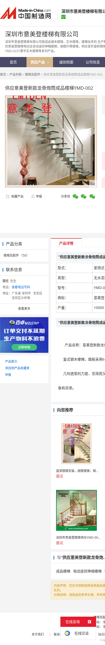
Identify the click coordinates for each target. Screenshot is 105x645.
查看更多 (24, 308)
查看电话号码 (21, 287)
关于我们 (38, 634)
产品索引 (11, 361)
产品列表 (15, 74)
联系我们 (60, 634)
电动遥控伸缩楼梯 (87, 571)
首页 (3, 74)
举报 (39, 196)
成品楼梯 (63, 571)
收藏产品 (16, 196)
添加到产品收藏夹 (17, 368)
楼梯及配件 (32, 74)
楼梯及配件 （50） (16, 255)
